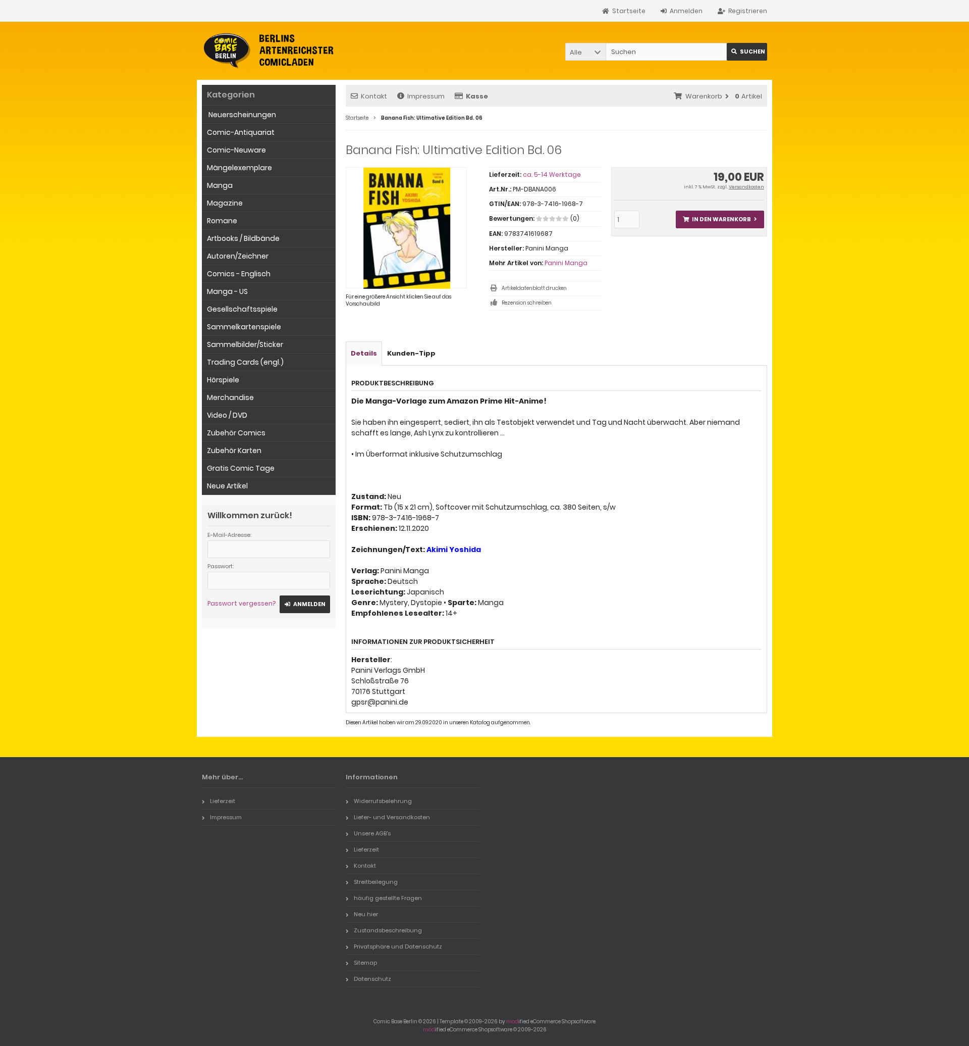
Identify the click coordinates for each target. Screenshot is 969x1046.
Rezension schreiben (527, 303)
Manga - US (227, 291)
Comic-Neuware (236, 150)
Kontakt (374, 96)
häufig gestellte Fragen (388, 898)
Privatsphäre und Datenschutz (398, 946)
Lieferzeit (222, 801)
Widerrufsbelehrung (383, 801)
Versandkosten (746, 187)
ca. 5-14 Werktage (552, 174)
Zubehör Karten (234, 450)
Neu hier (366, 914)
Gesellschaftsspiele (242, 309)
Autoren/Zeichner (237, 256)
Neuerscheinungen (241, 115)
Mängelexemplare (239, 168)
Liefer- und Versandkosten (392, 817)
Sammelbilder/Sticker (245, 344)
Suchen (747, 52)
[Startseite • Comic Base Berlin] (269, 51)
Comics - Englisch (239, 274)
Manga (220, 185)
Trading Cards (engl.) (245, 362)
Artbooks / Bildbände (243, 238)
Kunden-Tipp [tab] (411, 353)
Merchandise (230, 397)
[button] (585, 52)
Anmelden (304, 604)
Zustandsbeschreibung (388, 930)
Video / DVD (227, 415)
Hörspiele (223, 380)
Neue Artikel (227, 486)
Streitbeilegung (376, 882)
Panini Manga (566, 263)
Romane (222, 221)
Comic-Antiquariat (241, 132)
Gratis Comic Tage (241, 468)
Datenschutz (372, 979)
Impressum (426, 96)
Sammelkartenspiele (244, 327)
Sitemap (365, 963)
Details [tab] (364, 353)
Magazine (225, 203)
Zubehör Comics (236, 433)
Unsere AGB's (372, 833)
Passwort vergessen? (241, 603)
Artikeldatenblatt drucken (534, 288)
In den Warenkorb (719, 219)
